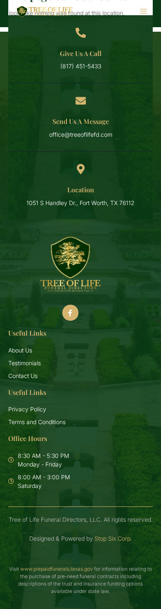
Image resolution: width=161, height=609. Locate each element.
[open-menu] (139, 11)
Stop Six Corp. (113, 538)
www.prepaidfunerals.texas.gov (56, 569)
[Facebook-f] (70, 312)
